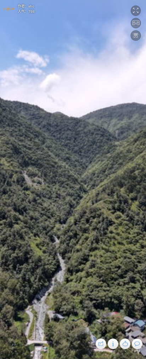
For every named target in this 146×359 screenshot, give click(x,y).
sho (31, 6)
